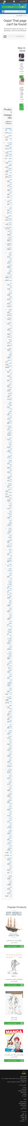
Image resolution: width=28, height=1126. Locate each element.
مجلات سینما (10, 589)
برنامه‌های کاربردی (10, 393)
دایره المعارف (10, 165)
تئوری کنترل (10, 717)
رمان (11, 173)
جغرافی (11, 314)
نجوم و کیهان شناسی (10, 353)
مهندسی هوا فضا (10, 846)
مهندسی (10, 702)
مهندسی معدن (10, 818)
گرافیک (11, 465)
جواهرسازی (9, 244)
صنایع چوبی (9, 265)
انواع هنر (10, 858)
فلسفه (11, 345)
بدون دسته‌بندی (9, 148)
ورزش (11, 895)
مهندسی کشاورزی (10, 793)
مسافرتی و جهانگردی (9, 698)
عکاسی (10, 887)
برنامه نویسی (10, 388)
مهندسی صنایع (10, 781)
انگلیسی (11, 188)
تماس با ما (24, 1096)
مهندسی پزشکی (10, 747)
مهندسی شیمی (10, 775)
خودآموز (10, 161)
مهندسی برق (10, 741)
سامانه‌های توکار (9, 427)
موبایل (11, 470)
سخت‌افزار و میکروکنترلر (9, 433)
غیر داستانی (9, 359)
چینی (11, 196)
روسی (10, 200)
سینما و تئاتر (10, 866)
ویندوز (11, 480)
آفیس (11, 374)
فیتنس (10, 363)
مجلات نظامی (10, 674)
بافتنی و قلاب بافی (9, 231)
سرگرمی (10, 216)
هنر (11, 855)
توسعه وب (10, 416)
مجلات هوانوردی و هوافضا (9, 681)
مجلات (10, 495)
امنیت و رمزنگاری (10, 383)
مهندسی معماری (10, 824)
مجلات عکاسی (10, 608)
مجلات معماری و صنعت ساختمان (9, 654)
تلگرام (23, 1114)
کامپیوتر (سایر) (10, 460)
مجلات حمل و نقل (9, 544)
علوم (11, 280)
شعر (11, 872)
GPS (10, 706)
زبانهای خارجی (10, 176)
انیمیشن (10, 862)
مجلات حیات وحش (10, 550)
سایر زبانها (10, 208)
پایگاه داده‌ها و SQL (10, 403)
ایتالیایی (10, 192)
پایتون (11, 399)
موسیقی (10, 891)
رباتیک (11, 721)
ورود (24, 5)
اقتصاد (11, 287)
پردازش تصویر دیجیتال (10, 410)
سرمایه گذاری (10, 219)
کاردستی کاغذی (10, 270)
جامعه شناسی (10, 310)
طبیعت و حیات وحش (9, 276)
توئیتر (23, 1119)
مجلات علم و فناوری (10, 615)
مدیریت (11, 693)
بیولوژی (10, 297)
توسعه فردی (10, 155)
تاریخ (11, 306)
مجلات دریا (10, 565)
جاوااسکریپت (10, 421)
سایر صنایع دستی (10, 253)
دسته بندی (22, 1)
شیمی (11, 332)
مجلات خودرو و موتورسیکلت (9, 558)
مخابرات (10, 736)
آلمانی (10, 180)
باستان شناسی (10, 291)
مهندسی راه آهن (9, 764)
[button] (21, 110)
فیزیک (10, 348)
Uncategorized (8, 129)
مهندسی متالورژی (10, 799)
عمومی (11, 336)
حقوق (10, 158)
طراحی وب (10, 449)
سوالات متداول (23, 1101)
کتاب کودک (10, 489)
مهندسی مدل (10, 812)
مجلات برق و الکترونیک (10, 522)
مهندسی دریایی (10, 758)
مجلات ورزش (10, 688)
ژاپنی (11, 203)
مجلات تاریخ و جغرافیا (10, 529)
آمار (11, 283)
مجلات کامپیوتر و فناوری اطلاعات (10, 629)
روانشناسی (10, 319)
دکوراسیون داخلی (9, 169)
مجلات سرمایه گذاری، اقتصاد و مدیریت (10, 582)
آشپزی (10, 133)
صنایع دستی (9, 227)
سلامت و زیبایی (9, 223)
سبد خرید (24, 1107)
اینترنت (10, 139)
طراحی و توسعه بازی (10, 443)
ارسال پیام (22, 1121)
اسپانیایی (10, 183)
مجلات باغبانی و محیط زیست (9, 513)
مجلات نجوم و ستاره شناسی (10, 668)
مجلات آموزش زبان (10, 504)
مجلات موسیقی (10, 661)
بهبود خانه (9, 151)
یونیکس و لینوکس (9, 484)
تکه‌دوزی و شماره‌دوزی (9, 238)
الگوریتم (10, 378)
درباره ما (24, 1087)
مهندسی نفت (10, 841)
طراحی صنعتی (10, 731)
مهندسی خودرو (10, 752)
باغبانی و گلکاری (9, 143)
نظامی (11, 852)
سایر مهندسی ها (10, 726)
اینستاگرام (22, 1116)
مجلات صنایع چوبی (9, 594)
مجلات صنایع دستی (10, 601)
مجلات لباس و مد (10, 647)
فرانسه (11, 212)
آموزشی (10, 136)
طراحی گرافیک (10, 876)
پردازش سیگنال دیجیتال (10, 711)
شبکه (10, 438)
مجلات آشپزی (9, 498)
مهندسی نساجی (10, 836)
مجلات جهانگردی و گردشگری (9, 537)
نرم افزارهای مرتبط (22, 1103)
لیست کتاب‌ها (23, 1092)
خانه (24, 16)
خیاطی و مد (10, 248)
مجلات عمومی (10, 621)
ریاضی (10, 322)
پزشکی (10, 301)
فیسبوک (23, 1117)
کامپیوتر (10, 366)
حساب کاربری (23, 1108)
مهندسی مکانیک (10, 830)
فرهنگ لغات (10, 340)
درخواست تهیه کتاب (22, 1091)
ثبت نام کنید (16, 5)
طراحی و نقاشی (10, 881)
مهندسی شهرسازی (9, 770)
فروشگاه (24, 1094)
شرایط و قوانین (23, 1105)
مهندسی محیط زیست (10, 805)
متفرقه (10, 492)
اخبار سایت (24, 1089)
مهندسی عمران (10, 787)
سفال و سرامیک (10, 259)
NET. (10, 370)
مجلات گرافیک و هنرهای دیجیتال (9, 638)
